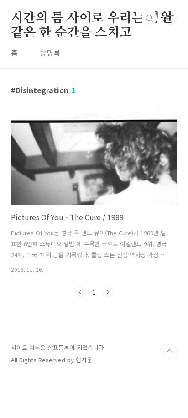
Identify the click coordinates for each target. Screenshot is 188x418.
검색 (150, 18)
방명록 (50, 52)
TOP (169, 351)
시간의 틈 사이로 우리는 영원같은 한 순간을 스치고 (91, 19)
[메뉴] (170, 18)
